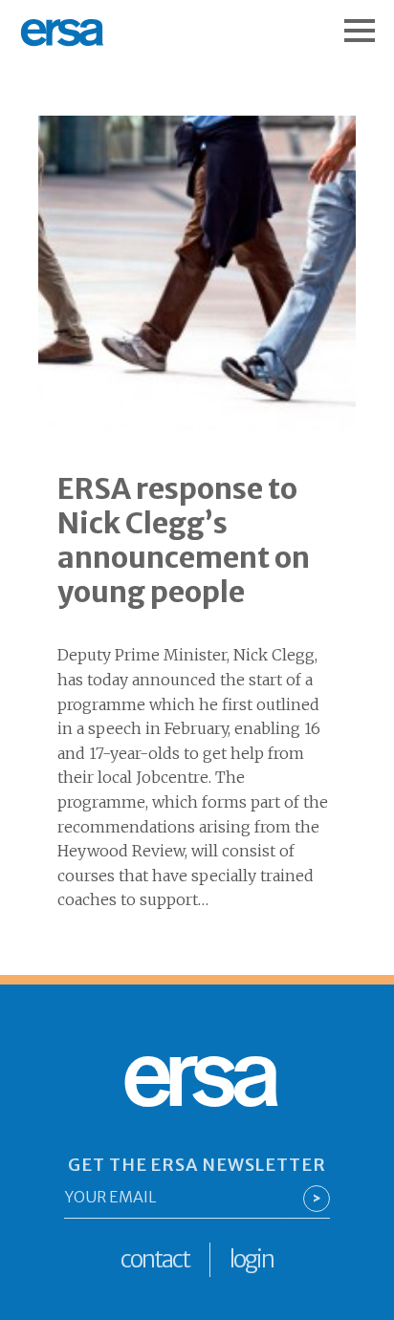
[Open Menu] (369, 21)
